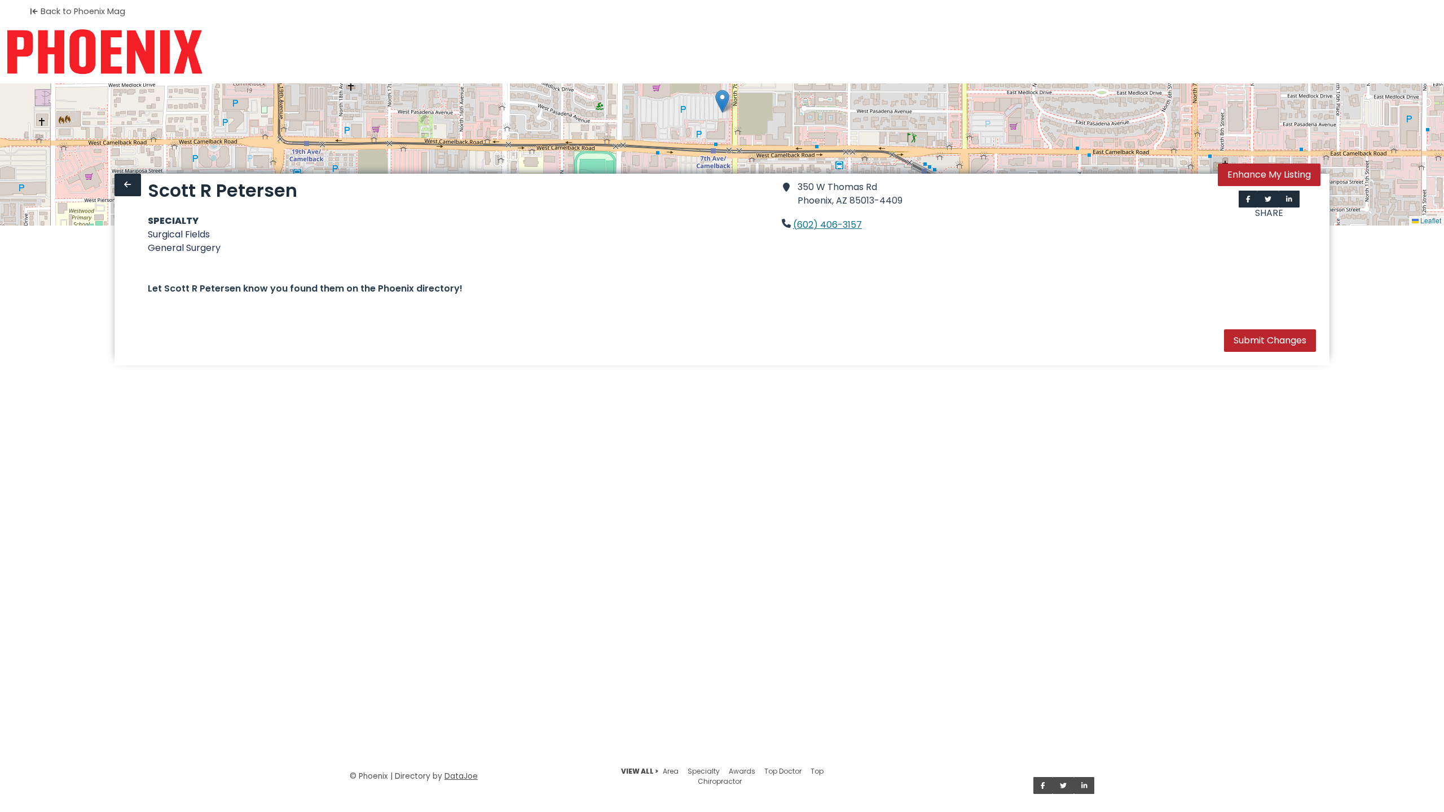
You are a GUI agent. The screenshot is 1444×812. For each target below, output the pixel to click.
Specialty (704, 771)
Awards (742, 771)
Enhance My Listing (1269, 174)
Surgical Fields (179, 234)
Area (671, 771)
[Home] (104, 52)
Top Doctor (783, 771)
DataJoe (461, 776)
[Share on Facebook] (1248, 199)
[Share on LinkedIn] (1289, 199)
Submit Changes (1270, 340)
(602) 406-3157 (827, 224)
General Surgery (184, 247)
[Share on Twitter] (1268, 199)
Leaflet (1430, 220)
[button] (722, 101)
